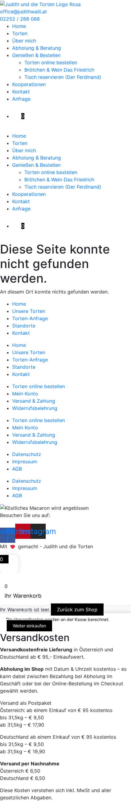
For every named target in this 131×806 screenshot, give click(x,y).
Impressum (24, 461)
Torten (19, 33)
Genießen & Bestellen (36, 55)
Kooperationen (29, 84)
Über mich (24, 41)
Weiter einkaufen (29, 625)
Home (19, 26)
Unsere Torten (28, 311)
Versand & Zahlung (33, 401)
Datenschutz (26, 454)
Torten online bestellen (50, 62)
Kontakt (21, 92)
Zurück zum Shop (77, 609)
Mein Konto (25, 394)
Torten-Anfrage (30, 318)
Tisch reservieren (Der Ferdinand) (62, 77)
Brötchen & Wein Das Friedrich (59, 70)
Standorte (23, 326)
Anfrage (21, 99)
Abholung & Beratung (36, 48)
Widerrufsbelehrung (34, 408)
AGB (17, 469)
